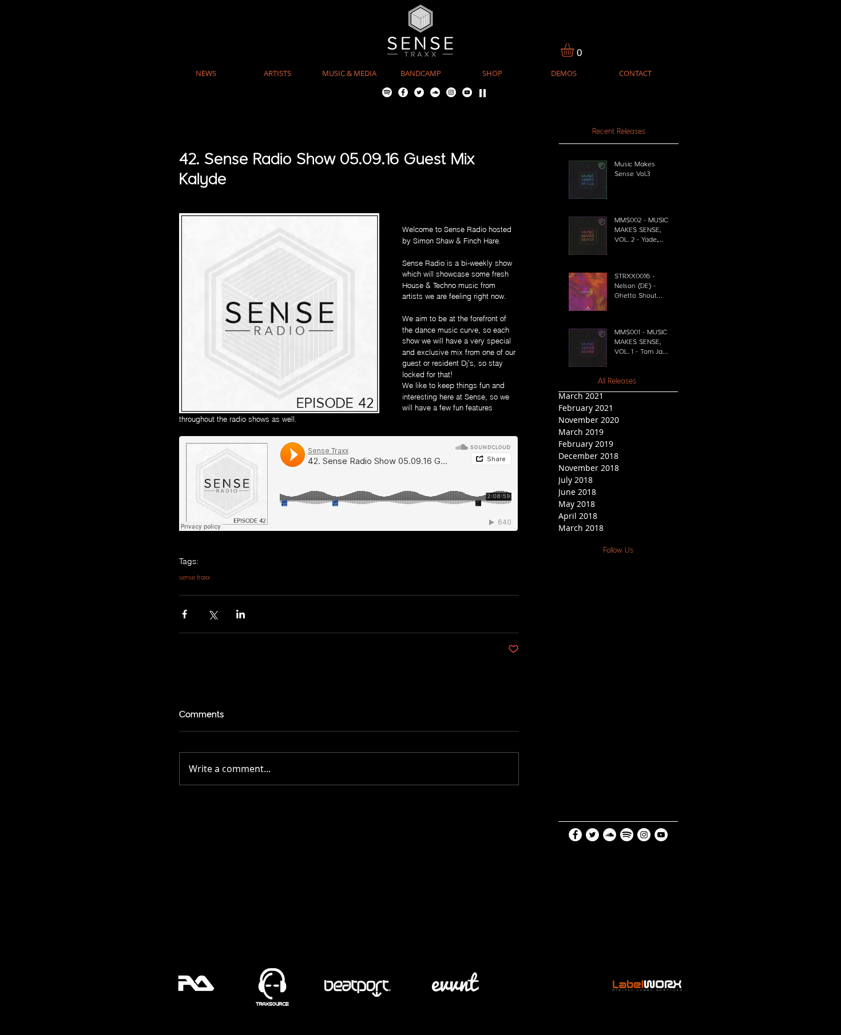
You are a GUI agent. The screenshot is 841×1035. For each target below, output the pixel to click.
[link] (575, 50)
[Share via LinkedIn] (240, 614)
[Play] (483, 92)
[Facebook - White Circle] (403, 92)
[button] (349, 73)
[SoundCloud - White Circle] (435, 92)
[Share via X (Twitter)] (212, 614)
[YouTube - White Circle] (467, 92)
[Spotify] (387, 92)
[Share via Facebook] (184, 614)
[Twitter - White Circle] (419, 92)
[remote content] (349, 484)
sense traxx (194, 578)
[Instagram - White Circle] (451, 92)
